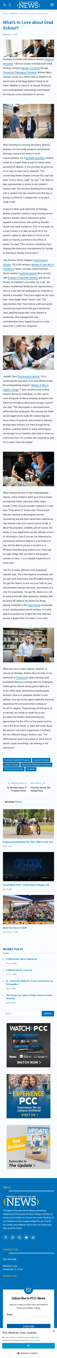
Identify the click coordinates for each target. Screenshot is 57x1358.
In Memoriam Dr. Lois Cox (19, 970)
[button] (28, 1353)
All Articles (14, 14)
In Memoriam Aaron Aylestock (21, 959)
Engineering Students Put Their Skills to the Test (28, 842)
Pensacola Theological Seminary (19, 72)
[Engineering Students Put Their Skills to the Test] (28, 823)
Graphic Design (11, 764)
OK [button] (28, 1345)
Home (5, 14)
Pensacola (21, 677)
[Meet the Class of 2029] (28, 909)
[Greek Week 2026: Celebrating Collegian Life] (28, 866)
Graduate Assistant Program (17, 760)
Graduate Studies (41, 760)
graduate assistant (35, 158)
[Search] (5, 4)
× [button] (54, 1331)
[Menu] (52, 4)
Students (31, 769)
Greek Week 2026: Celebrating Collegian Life (26, 885)
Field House (34, 605)
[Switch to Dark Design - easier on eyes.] (9, 5)
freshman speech (28, 273)
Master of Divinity (30, 68)
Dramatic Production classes (23, 277)
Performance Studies (13, 769)
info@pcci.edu (10, 1276)
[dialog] (28, 1343)
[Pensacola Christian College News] (28, 5)
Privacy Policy (34, 1340)
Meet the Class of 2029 (15, 928)
